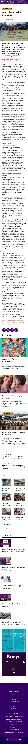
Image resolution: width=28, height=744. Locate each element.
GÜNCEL (14, 694)
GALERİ (14, 704)
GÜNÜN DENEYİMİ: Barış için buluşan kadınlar (11, 360)
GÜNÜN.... (14, 706)
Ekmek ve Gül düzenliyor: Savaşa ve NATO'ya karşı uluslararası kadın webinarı (13, 570)
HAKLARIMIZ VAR (14, 701)
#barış (6, 320)
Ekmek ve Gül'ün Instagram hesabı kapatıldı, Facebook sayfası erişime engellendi (13, 551)
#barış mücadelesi (12, 320)
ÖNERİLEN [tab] (6, 529)
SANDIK (14, 699)
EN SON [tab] (5, 475)
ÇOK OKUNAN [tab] (7, 524)
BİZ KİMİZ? (14, 708)
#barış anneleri (20, 320)
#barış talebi (17, 323)
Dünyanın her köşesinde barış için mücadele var (13, 433)
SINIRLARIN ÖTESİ (14, 697)
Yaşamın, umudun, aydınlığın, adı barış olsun (13, 397)
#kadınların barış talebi (8, 323)
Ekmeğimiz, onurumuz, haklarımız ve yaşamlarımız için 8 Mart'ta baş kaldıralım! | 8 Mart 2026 (13, 624)
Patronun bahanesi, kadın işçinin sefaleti (7, 505)
